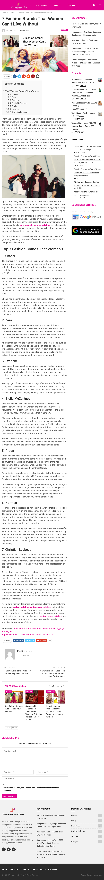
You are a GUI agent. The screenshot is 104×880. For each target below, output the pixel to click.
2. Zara (13, 97)
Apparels (50, 692)
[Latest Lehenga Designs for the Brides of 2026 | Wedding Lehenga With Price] (55, 697)
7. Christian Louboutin (19, 112)
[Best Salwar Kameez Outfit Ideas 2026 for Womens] (14, 697)
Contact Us (25, 869)
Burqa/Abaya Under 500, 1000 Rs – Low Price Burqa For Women (87, 172)
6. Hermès (14, 109)
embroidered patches (40, 607)
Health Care (75, 826)
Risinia (76, 147)
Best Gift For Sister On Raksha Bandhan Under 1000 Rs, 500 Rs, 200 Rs (87, 159)
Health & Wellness (78, 831)
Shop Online (41, 5)
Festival (71, 5)
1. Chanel (14, 94)
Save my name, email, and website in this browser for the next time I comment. (31, 789)
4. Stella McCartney (18, 103)
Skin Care (74, 836)
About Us (14, 869)
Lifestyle (74, 842)
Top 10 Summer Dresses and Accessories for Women (27, 634)
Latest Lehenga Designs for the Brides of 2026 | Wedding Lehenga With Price (86, 63)
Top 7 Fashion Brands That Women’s (22, 91)
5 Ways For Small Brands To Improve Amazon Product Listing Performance (52, 673)
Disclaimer (53, 869)
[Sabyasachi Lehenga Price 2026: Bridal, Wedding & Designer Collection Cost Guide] (34, 697)
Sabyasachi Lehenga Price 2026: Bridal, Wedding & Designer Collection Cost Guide (85, 52)
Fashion (64, 30)
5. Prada (13, 106)
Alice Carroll (79, 192)
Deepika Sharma (80, 156)
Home (4, 869)
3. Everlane (14, 100)
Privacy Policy (39, 869)
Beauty (57, 5)
